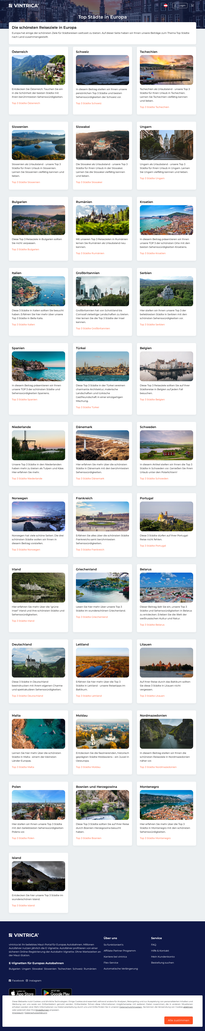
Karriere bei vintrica (115, 956)
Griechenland (86, 569)
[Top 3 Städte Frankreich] (102, 516)
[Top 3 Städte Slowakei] (102, 145)
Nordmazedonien (153, 715)
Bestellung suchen (162, 962)
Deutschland (22, 644)
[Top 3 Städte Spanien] (38, 366)
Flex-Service (111, 962)
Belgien (146, 348)
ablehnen (188, 1007)
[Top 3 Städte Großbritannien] (102, 291)
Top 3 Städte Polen (23, 838)
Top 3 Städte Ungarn (152, 178)
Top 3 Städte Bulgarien (25, 249)
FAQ (153, 944)
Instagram (35, 980)
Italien (16, 273)
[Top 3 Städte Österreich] (38, 70)
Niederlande (21, 427)
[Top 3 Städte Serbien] (166, 291)
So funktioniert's (113, 944)
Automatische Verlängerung (121, 968)
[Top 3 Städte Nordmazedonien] (166, 734)
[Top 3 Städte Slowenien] (38, 145)
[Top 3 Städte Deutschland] (38, 663)
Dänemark (84, 427)
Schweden (148, 427)
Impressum (17, 1013)
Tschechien (148, 52)
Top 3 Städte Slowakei (89, 182)
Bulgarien (19, 202)
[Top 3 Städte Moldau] (102, 734)
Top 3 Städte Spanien (24, 399)
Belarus (145, 569)
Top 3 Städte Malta (23, 767)
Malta (16, 715)
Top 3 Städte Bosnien (88, 838)
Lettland (82, 644)
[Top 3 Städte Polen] (38, 805)
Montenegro (149, 787)
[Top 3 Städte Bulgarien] (38, 220)
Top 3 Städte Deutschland (27, 695)
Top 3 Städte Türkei (87, 407)
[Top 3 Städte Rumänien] (102, 220)
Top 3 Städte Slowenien (26, 182)
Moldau (82, 715)
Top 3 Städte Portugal (153, 545)
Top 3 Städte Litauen (152, 695)
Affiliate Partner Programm (120, 950)
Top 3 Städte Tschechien (154, 107)
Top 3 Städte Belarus (152, 624)
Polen (16, 787)
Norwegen (20, 498)
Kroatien (146, 202)
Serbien (146, 273)
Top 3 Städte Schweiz (88, 103)
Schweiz (82, 52)
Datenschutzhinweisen (130, 1007)
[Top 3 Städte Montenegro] (166, 805)
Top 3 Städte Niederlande (27, 478)
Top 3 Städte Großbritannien (93, 328)
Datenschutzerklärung (36, 1013)
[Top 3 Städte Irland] (38, 587)
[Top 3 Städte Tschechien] (166, 70)
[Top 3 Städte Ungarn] (166, 145)
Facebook (18, 980)
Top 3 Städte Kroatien (153, 253)
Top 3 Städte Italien (23, 324)
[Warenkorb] (192, 5)
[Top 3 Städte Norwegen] (38, 516)
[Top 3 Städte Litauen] (166, 663)
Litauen (146, 644)
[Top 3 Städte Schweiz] (102, 70)
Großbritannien (88, 273)
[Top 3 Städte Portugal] (166, 516)
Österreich (20, 52)
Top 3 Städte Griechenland (92, 617)
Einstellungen (42, 1010)
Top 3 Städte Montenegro (155, 838)
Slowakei (83, 127)
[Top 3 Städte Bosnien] (102, 805)
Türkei (81, 348)
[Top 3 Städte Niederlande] (38, 445)
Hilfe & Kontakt (160, 950)
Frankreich (84, 498)
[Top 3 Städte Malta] (38, 734)
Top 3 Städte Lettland (89, 695)
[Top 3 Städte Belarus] (166, 587)
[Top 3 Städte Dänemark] (102, 445)
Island (16, 858)
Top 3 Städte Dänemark (90, 478)
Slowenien (20, 127)
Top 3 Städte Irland (23, 620)
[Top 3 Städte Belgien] (166, 366)
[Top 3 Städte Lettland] (102, 663)
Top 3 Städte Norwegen (26, 549)
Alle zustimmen (178, 1020)
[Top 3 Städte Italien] (38, 291)
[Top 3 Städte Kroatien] (166, 220)
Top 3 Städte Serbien (152, 324)
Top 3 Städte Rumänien (90, 253)
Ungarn (146, 127)
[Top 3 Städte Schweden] (166, 445)
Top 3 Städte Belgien (152, 399)
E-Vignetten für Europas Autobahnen (36, 963)
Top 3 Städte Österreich (26, 103)
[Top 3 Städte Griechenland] (102, 588)
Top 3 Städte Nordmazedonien (158, 767)
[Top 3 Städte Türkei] (102, 366)
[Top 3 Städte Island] (38, 876)
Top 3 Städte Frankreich (90, 549)
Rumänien (84, 202)
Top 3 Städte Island (23, 905)
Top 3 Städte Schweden (154, 478)
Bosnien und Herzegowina (96, 787)
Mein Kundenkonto (163, 956)
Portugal (146, 498)
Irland (16, 569)
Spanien (18, 348)
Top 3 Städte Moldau (88, 767)
